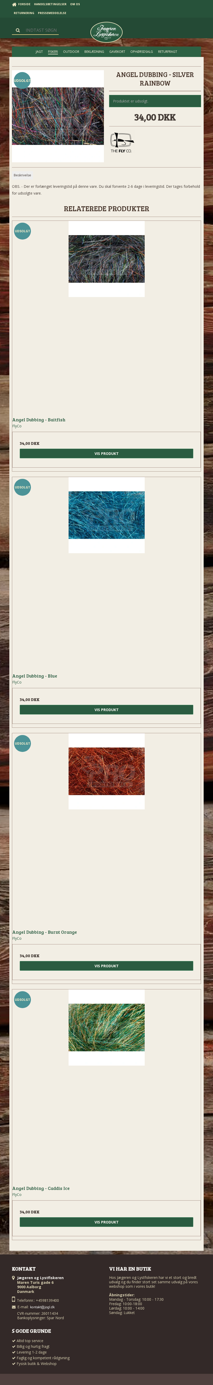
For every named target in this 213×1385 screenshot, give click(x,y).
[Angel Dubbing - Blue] (106, 571)
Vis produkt (107, 453)
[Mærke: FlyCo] (122, 143)
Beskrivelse (22, 175)
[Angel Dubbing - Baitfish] (106, 315)
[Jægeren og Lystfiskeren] (106, 32)
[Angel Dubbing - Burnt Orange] (106, 827)
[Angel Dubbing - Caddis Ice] (106, 1083)
